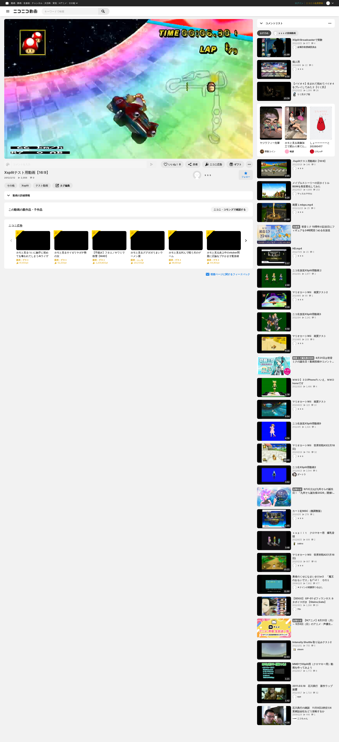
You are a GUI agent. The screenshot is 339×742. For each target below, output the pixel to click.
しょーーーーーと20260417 (320, 144)
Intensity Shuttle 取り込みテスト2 (312, 642)
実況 (55, 3)
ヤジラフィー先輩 (270, 142)
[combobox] (70, 11)
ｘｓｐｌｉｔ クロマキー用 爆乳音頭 (313, 534)
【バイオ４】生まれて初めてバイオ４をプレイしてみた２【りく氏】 (313, 85)
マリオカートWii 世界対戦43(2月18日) (313, 447)
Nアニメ (63, 3)
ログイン (299, 3)
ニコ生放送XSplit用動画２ (307, 270)
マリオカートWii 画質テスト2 (310, 292)
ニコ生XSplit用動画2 (304, 467)
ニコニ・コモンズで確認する (230, 209)
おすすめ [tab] (264, 33)
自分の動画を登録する (28, 245)
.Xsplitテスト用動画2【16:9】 (309, 160)
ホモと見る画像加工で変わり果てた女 (295, 144)
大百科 (47, 3)
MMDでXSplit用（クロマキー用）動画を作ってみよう (312, 665)
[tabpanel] (296, 381)
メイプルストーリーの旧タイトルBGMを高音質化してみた (310, 184)
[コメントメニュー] (329, 23)
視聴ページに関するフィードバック (230, 312)
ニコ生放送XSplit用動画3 (306, 314)
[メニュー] (249, 164)
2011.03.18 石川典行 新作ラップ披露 (312, 687)
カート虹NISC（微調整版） (307, 510)
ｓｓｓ (208, 174)
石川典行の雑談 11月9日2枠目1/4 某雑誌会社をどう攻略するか (313, 709)
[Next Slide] (246, 278)
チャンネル (37, 3)
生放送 (26, 3)
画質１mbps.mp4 (302, 204)
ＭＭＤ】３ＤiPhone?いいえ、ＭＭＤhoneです (313, 381)
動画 (13, 3)
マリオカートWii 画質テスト (309, 335)
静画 (19, 3)
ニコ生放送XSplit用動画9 (306, 423)
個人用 (296, 61)
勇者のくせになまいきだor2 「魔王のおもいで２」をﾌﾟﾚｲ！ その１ (313, 578)
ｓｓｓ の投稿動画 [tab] (287, 33)
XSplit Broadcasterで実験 (307, 39)
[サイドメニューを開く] (7, 11)
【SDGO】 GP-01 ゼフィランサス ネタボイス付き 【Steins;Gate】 (313, 600)
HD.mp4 (297, 248)
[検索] (103, 11)
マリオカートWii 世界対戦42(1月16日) (313, 556)
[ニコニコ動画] (25, 11)
